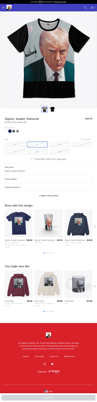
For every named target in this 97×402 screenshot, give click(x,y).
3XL (59, 152)
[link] (18, 223)
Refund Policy (69, 356)
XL (15, 152)
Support (26, 356)
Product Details (11, 179)
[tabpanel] (48, 59)
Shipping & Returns (12, 187)
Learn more (61, 159)
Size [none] (6, 139)
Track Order (39, 356)
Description (9, 167)
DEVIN (40, 2)
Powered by (42, 371)
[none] (84, 139)
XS (15, 144)
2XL (37, 152)
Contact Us (54, 356)
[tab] (45, 109)
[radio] (15, 144)
